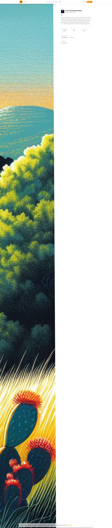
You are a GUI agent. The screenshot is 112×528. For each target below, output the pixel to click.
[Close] (91, 525)
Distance (65, 29)
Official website (64, 42)
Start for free (89, 1)
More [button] (60, 1)
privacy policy (69, 525)
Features (48, 1)
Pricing (52, 1)
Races (56, 1)
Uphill (75, 29)
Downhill (85, 29)
